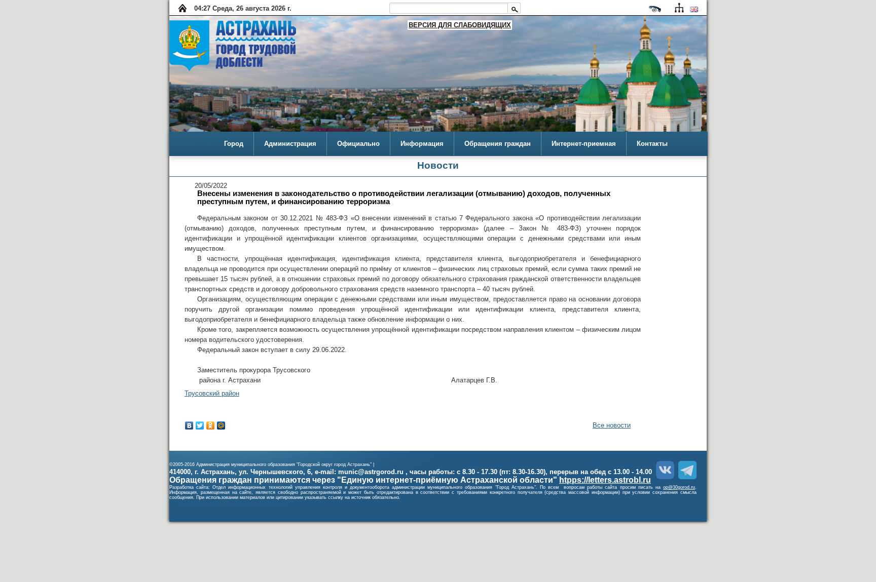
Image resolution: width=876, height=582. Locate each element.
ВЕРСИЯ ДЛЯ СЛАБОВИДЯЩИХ (460, 25)
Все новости (612, 425)
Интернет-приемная (584, 143)
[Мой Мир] (221, 425)
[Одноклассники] (210, 425)
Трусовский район (212, 393)
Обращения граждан (497, 143)
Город (233, 143)
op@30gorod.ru (679, 487)
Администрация (290, 143)
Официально (358, 143)
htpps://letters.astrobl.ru (605, 480)
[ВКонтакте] (189, 425)
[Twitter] (200, 425)
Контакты (652, 143)
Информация (422, 143)
